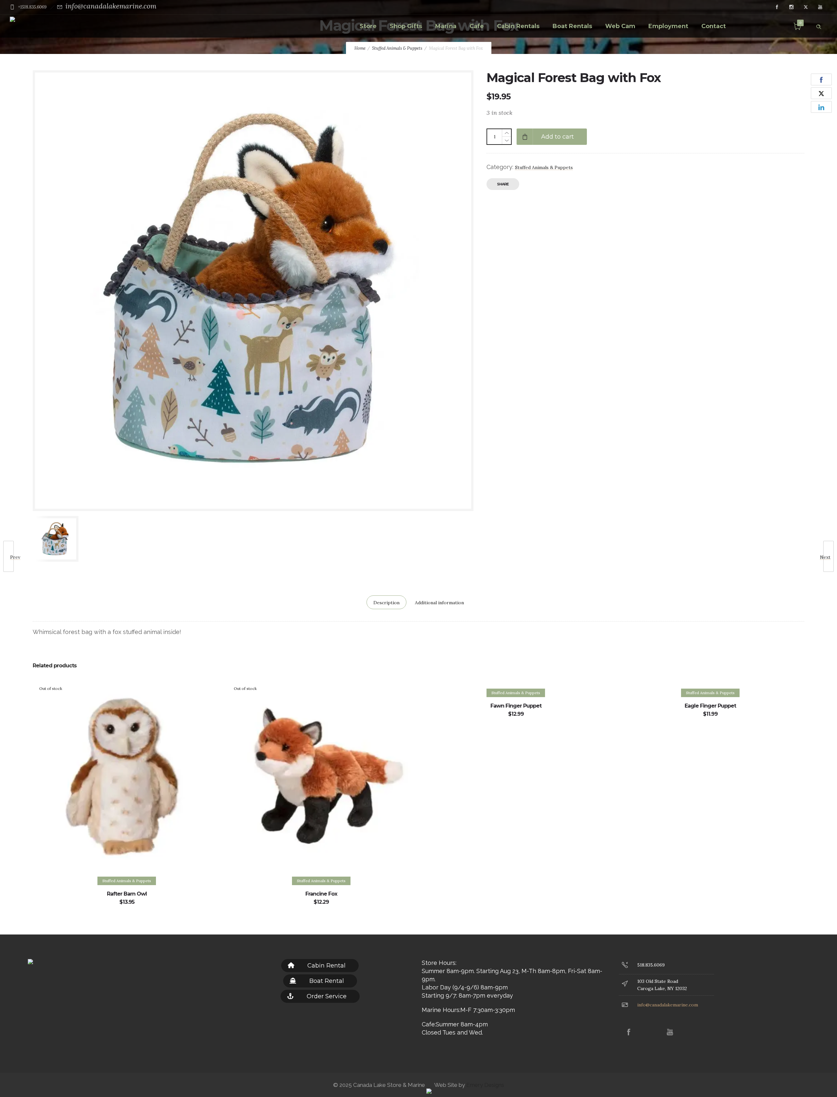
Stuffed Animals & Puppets (397, 48)
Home (360, 48)
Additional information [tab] (439, 603)
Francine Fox (321, 894)
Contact (713, 26)
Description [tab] (386, 603)
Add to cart (557, 136)
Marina (445, 26)
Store (368, 26)
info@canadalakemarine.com (110, 6)
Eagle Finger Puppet (710, 706)
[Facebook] (777, 7)
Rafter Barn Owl (127, 894)
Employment (668, 26)
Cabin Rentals (518, 26)
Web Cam (620, 26)
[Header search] (818, 25)
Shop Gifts (406, 26)
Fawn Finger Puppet (515, 706)
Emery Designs (484, 1085)
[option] (85, 539)
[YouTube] (820, 7)
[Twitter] (805, 7)
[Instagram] (791, 7)
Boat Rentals (572, 26)
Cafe (477, 26)
